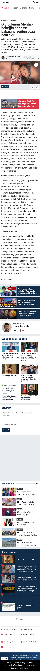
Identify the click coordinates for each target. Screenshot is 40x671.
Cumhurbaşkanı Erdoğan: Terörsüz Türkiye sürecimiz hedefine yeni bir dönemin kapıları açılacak (29, 357)
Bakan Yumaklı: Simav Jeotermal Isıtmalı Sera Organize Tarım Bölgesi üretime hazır (26, 544)
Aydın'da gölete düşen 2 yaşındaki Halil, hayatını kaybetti (25, 503)
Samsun (19, 529)
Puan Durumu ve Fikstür (27, 636)
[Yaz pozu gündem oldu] (10, 369)
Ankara (19, 509)
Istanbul (19, 519)
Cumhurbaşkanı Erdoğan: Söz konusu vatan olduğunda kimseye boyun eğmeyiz (10, 356)
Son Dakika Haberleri (30, 642)
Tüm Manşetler (9, 642)
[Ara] (34, 3)
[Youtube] (22, 330)
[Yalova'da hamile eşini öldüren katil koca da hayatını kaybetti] (10, 389)
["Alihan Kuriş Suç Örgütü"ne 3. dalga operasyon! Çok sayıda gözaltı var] (29, 369)
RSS (5, 659)
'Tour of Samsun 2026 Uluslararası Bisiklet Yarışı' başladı (26, 533)
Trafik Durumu (8, 635)
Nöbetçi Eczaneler (10, 630)
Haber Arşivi (8, 647)
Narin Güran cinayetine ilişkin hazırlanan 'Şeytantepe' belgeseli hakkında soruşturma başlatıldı (27, 493)
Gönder (6, 430)
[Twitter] (19, 330)
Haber (15, 8)
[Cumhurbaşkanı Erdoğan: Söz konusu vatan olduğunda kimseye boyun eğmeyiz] (10, 347)
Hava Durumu (28, 630)
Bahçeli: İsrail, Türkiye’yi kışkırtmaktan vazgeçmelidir (29, 397)
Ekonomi (23, 8)
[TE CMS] (20, 620)
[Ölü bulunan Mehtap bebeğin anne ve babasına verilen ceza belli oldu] (20, 72)
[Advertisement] (20, 459)
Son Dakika (6, 8)
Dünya (31, 8)
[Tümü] (37, 484)
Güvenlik (19, 489)
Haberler (5, 20)
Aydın (19, 499)
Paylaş (6, 87)
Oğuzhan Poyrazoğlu (21, 326)
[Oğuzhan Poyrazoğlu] (7, 327)
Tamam (25, 668)
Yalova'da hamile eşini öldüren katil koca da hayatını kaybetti (9, 397)
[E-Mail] (15, 330)
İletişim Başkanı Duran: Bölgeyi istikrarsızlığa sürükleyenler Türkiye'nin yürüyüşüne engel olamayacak (27, 513)
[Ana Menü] (37, 3)
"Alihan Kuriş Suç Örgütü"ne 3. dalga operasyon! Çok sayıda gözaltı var (28, 378)
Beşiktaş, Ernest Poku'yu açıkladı (25, 523)
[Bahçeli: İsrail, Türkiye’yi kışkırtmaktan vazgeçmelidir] (29, 389)
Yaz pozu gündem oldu (9, 375)
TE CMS (5, 2)
